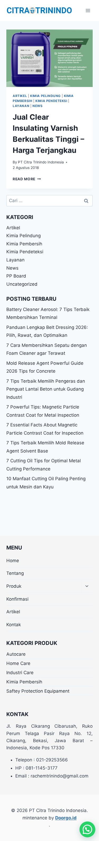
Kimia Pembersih (24, 243)
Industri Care (20, 672)
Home (12, 560)
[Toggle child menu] (87, 586)
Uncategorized (21, 284)
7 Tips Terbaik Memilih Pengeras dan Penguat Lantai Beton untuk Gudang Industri (45, 389)
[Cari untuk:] (49, 200)
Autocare (16, 654)
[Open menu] (88, 10)
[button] (87, 829)
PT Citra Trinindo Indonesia (41, 162)
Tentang (15, 573)
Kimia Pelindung (45, 96)
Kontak (13, 624)
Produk (13, 586)
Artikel (20, 96)
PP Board (16, 276)
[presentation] (49, 58)
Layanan (21, 106)
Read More (27, 179)
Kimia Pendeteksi (51, 101)
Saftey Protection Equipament (37, 691)
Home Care (18, 663)
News (37, 106)
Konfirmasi (17, 599)
